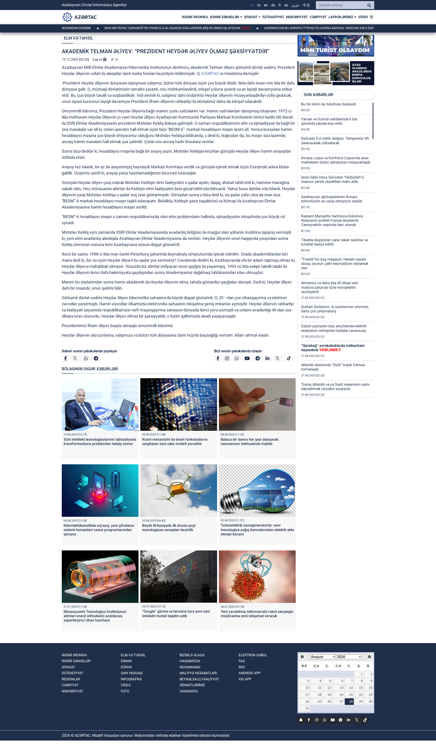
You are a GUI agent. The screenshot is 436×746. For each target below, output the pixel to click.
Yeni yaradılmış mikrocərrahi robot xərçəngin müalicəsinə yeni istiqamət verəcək (257, 613)
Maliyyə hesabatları (198, 673)
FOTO (125, 691)
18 (319, 694)
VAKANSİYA (189, 691)
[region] (337, 249)
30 (370, 701)
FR (279, 5)
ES (286, 5)
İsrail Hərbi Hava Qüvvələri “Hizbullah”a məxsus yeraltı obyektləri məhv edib (332, 179)
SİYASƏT (251, 17)
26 (329, 701)
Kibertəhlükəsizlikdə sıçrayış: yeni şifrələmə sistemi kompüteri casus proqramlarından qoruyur (99, 529)
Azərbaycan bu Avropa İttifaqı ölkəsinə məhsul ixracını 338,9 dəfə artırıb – (307, 28)
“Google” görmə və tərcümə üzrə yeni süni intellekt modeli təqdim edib (176, 613)
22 (361, 694)
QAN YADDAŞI (132, 673)
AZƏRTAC (210, 73)
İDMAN (126, 661)
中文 (306, 5)
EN (266, 5)
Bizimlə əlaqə (192, 655)
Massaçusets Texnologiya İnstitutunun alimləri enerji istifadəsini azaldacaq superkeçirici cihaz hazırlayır (95, 615)
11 (319, 687)
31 (307, 708)
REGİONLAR (71, 679)
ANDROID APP (249, 673)
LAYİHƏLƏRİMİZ (341, 17)
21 (351, 694)
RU (258, 5)
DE (273, 5)
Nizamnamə (190, 667)
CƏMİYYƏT (318, 17)
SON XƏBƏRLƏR (318, 94)
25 (319, 701)
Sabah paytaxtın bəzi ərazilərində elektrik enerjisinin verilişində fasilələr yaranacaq (334, 328)
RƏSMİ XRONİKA (195, 17)
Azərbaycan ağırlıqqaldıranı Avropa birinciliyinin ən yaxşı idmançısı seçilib (331, 199)
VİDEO (363, 17)
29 (361, 701)
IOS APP (245, 679)
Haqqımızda (190, 661)
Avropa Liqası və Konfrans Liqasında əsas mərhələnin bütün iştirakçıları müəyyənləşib (335, 160)
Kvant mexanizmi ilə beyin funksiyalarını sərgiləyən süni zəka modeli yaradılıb (175, 441)
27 (341, 701)
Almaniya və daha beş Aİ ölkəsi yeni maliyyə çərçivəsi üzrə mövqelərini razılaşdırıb (329, 287)
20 (341, 694)
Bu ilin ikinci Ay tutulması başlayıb (328, 104)
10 (307, 687)
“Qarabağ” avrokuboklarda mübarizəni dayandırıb (332, 347)
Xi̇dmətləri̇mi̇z (192, 685)
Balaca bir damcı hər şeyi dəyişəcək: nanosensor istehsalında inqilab (250, 441)
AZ (252, 5)
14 (351, 687)
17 (307, 694)
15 (361, 687)
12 (329, 687)
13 (341, 687)
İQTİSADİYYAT (273, 17)
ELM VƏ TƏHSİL (78, 38)
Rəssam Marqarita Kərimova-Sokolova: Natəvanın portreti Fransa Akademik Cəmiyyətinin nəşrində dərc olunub (332, 220)
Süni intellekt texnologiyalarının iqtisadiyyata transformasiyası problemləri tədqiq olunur (100, 441)
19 (329, 694)
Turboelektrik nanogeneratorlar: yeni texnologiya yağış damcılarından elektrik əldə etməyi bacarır (257, 529)
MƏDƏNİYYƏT (297, 17)
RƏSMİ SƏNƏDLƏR (225, 17)
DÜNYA (126, 667)
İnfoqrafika (131, 679)
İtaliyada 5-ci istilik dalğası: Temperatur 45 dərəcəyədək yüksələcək (335, 140)
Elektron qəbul (253, 655)
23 (370, 694)
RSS (242, 667)
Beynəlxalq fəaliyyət (199, 679)
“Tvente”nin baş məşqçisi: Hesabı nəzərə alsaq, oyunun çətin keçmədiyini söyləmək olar (334, 263)
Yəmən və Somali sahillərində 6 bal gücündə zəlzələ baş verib (329, 121)
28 (351, 701)
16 (370, 687)
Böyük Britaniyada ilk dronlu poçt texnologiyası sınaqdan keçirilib (169, 527)
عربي (295, 5)
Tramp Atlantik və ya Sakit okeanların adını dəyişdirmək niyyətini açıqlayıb (335, 386)
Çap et (97, 59)
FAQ (242, 661)
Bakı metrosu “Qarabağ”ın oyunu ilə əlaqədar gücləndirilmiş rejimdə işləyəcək (151, 28)
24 (307, 701)
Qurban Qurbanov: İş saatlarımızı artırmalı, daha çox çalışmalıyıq (335, 309)
